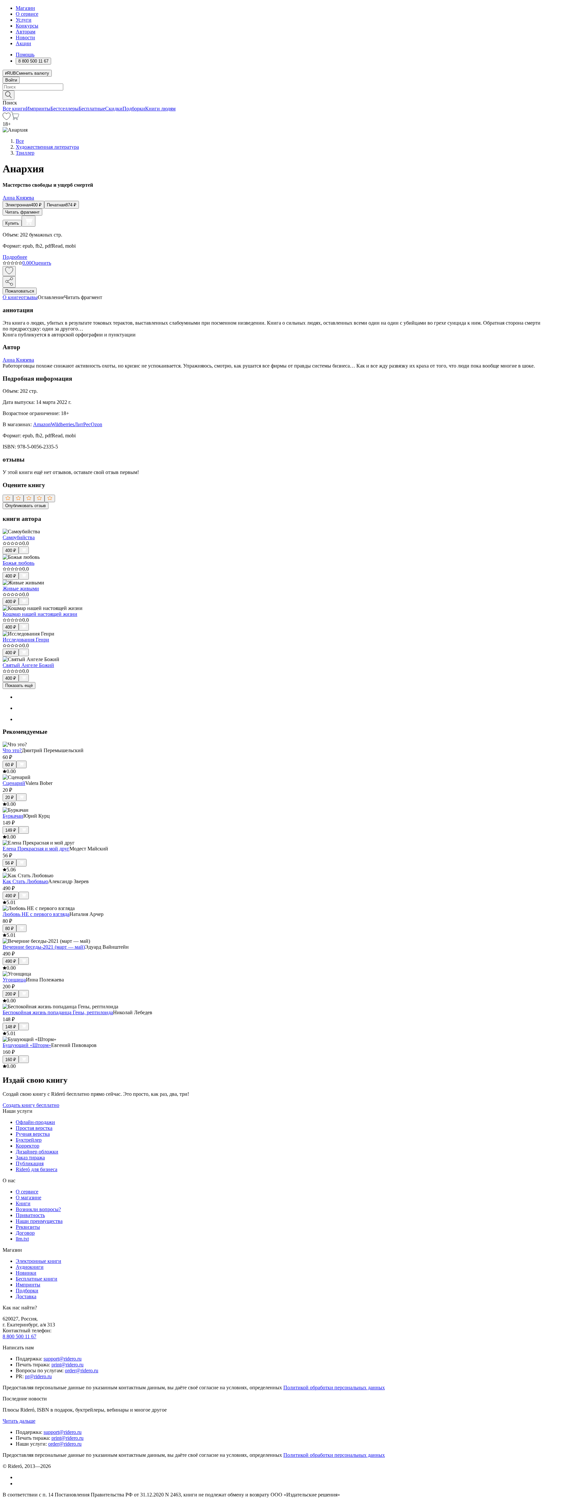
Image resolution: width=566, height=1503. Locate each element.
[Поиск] (8, 95)
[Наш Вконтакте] (19, 1477)
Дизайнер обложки (37, 1151)
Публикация (30, 1163)
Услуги (23, 20)
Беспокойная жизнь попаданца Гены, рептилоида (58, 1012)
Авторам (25, 31)
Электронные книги (38, 1261)
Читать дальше (19, 1421)
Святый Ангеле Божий (28, 665)
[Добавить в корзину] (28, 221)
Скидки (114, 108)
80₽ (9, 928)
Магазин (25, 8)
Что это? (12, 750)
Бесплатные (92, 108)
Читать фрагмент (22, 212)
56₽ (9, 863)
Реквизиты (28, 1227)
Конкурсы (27, 26)
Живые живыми (21, 588)
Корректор (27, 1146)
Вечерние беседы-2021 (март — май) (44, 947)
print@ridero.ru (67, 1364)
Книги (23, 1203)
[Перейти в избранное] (6, 118)
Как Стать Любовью (25, 881)
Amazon (42, 424)
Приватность (30, 1215)
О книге (12, 297)
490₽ (10, 895)
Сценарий (14, 783)
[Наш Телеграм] (18, 1483)
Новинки (26, 1273)
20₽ (9, 797)
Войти (11, 80)
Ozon (96, 424)
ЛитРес (82, 424)
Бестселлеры (64, 108)
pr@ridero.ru (38, 1376)
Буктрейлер (29, 1140)
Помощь (25, 54)
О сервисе (27, 14)
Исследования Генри (26, 639)
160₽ (10, 1059)
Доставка (26, 1296)
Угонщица (14, 979)
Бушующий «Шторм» (27, 1045)
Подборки (134, 108)
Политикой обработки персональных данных (334, 1387)
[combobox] (283, 87)
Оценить (41, 263)
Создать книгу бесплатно (31, 1105)
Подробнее (15, 257)
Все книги (14, 108)
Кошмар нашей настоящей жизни (40, 614)
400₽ (10, 550)
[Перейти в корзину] (14, 118)
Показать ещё (19, 685)
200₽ (10, 994)
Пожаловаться (19, 291)
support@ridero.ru (63, 1358)
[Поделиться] (9, 282)
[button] (283, 95)
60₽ (9, 764)
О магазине (28, 1197)
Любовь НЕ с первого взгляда (36, 914)
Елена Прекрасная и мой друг (36, 848)
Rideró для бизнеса (36, 1169)
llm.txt (22, 1239)
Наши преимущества (39, 1221)
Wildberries (62, 424)
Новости (25, 37)
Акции (23, 43)
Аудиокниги (30, 1267)
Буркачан (13, 816)
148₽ (10, 1026)
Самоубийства (19, 537)
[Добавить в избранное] (9, 271)
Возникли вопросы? (38, 1209)
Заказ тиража (30, 1157)
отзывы (29, 297)
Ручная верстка (33, 1134)
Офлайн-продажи (35, 1122)
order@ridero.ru (81, 1370)
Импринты (38, 108)
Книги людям (160, 108)
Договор (25, 1233)
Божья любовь (18, 563)
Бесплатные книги (36, 1279)
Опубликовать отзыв (25, 505)
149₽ (10, 830)
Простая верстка (34, 1128)
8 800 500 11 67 (19, 1336)
